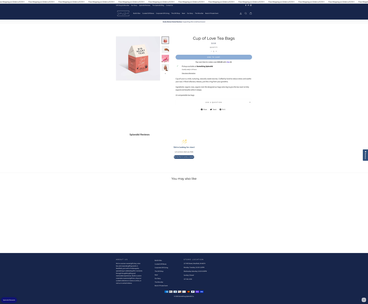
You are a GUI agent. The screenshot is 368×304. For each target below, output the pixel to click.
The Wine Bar (199, 13)
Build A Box (136, 13)
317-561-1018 (188, 279)
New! (183, 13)
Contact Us (169, 5)
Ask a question (214, 102)
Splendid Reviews (144, 5)
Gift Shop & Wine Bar (122, 5)
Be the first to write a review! (184, 157)
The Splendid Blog (158, 5)
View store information (188, 73)
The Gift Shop (175, 13)
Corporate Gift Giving (162, 13)
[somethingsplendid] (123, 13)
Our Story (134, 5)
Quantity (214, 47)
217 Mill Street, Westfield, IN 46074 (194, 263)
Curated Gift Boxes (148, 13)
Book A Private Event (211, 13)
